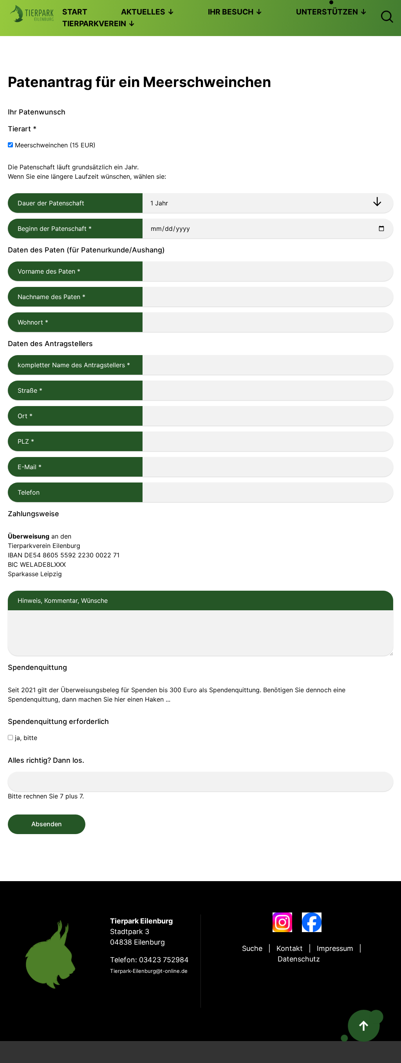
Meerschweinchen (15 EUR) (55, 145)
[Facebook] (312, 922)
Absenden (46, 824)
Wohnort (28, 322)
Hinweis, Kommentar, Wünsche (63, 600)
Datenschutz (299, 959)
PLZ (21, 441)
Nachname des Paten (46, 297)
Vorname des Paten (44, 271)
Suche (252, 948)
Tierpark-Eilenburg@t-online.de (149, 971)
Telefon (29, 492)
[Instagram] (282, 922)
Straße (25, 390)
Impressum (335, 948)
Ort (20, 416)
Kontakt (289, 948)
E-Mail (25, 467)
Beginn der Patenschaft (50, 228)
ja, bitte (26, 738)
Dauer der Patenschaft (51, 203)
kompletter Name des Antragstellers (69, 365)
